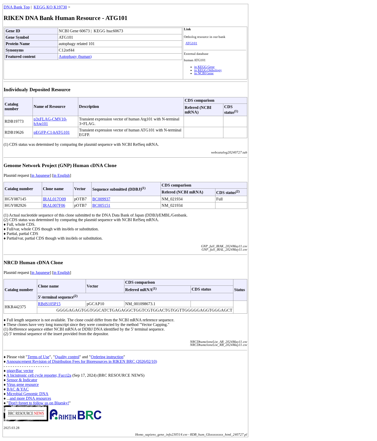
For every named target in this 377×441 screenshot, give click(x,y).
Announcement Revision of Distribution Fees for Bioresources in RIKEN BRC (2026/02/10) (81, 361)
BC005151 (101, 205)
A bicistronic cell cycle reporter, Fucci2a (38, 375)
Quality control (67, 357)
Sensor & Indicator (22, 380)
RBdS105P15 (49, 304)
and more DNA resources (30, 398)
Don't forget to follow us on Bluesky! (38, 403)
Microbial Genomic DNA (27, 394)
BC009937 (101, 199)
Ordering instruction (107, 357)
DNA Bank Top (17, 7)
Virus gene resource (23, 384)
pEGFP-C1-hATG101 (52, 132)
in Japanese (40, 175)
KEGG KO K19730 (50, 7)
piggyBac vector (20, 370)
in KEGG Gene (204, 67)
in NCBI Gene (204, 73)
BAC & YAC (18, 389)
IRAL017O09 (54, 199)
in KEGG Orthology (208, 70)
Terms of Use (38, 357)
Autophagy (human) (75, 56)
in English (61, 175)
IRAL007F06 (54, 205)
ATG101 (191, 43)
